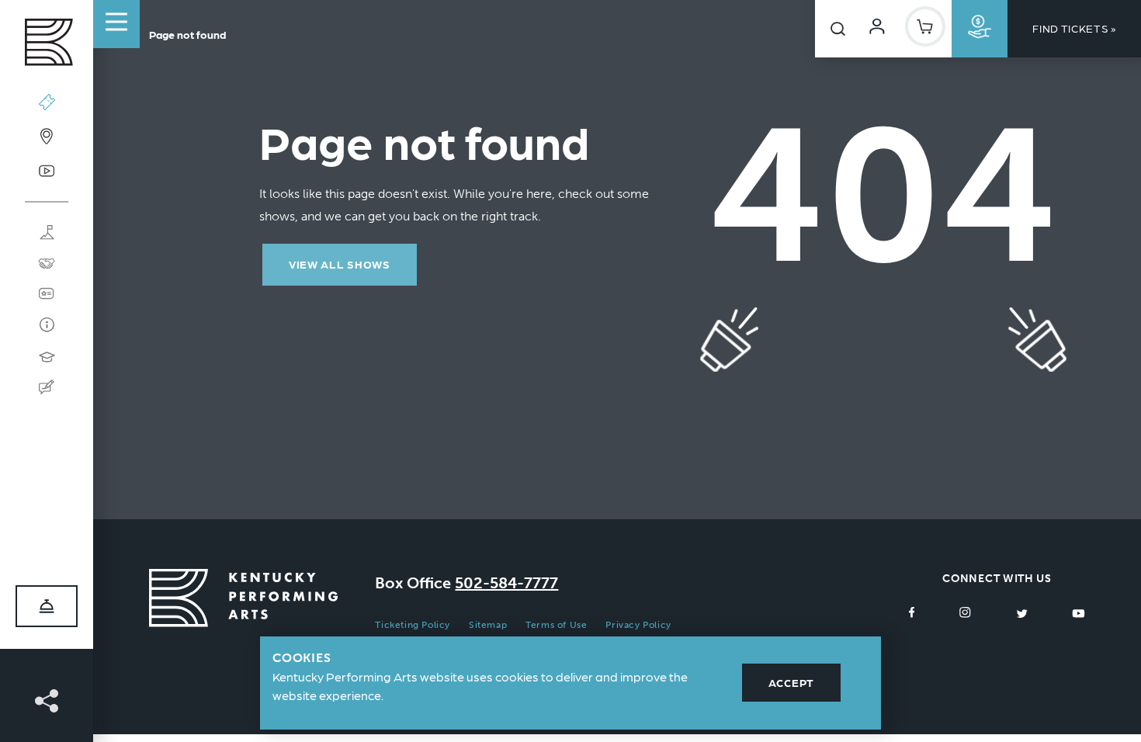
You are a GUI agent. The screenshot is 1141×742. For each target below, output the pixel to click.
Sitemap (488, 624)
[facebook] (912, 611)
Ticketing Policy (412, 624)
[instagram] (965, 611)
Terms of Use (556, 624)
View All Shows (339, 264)
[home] (46, 46)
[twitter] (1022, 611)
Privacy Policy (638, 624)
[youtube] (1078, 611)
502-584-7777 (506, 583)
